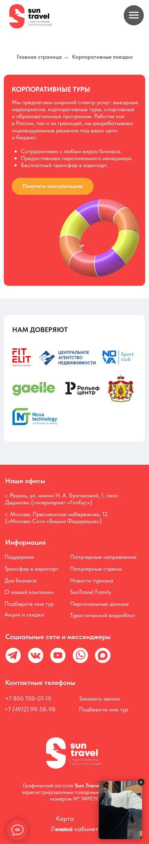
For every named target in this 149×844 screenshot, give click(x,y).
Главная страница (39, 56)
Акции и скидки (24, 614)
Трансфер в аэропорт (32, 568)
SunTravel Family (90, 591)
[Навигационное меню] (134, 15)
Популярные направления (103, 556)
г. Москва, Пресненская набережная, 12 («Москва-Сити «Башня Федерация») (56, 517)
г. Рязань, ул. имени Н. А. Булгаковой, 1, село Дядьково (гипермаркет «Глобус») (61, 498)
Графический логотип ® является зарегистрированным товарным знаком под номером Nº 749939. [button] (74, 792)
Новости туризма (91, 580)
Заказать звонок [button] (100, 698)
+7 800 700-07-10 (28, 698)
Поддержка (19, 556)
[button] (53, 186)
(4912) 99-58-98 (33, 709)
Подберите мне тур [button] (29, 603)
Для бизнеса (20, 580)
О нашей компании (29, 591)
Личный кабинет (74, 829)
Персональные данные (99, 603)
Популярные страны (96, 568)
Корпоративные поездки (102, 56)
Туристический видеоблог (102, 615)
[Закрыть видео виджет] (141, 782)
